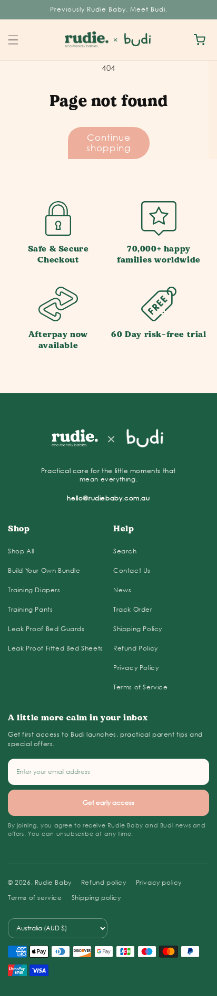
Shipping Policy (137, 628)
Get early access (108, 802)
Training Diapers (34, 589)
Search (125, 551)
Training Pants (30, 609)
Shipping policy (96, 897)
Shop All (21, 551)
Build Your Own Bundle (44, 570)
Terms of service (35, 897)
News (122, 589)
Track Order (133, 609)
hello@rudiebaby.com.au (108, 498)
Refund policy (103, 882)
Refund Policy (135, 648)
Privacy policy (159, 882)
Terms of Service (140, 687)
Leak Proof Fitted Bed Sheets (55, 648)
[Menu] (13, 39)
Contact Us (132, 570)
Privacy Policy (136, 667)
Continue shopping (108, 142)
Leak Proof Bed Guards (46, 628)
